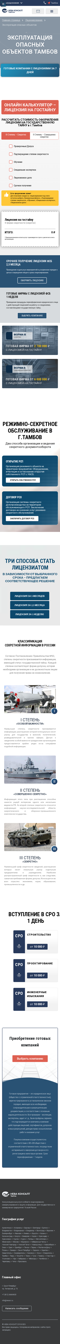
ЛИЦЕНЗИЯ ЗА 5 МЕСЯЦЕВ (30, 596)
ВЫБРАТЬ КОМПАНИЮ (32, 315)
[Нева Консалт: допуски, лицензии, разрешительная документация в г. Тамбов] (14, 10)
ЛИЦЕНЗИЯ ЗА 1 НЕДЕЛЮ (29, 614)
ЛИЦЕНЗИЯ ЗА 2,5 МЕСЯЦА (30, 605)
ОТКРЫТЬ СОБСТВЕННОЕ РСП (23, 480)
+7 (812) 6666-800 (9, 1295)
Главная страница (11, 20)
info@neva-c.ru (7, 1300)
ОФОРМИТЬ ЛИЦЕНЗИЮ (32, 280)
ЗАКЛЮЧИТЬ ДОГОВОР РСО (22, 518)
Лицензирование (34, 20)
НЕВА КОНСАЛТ (10, 1324)
